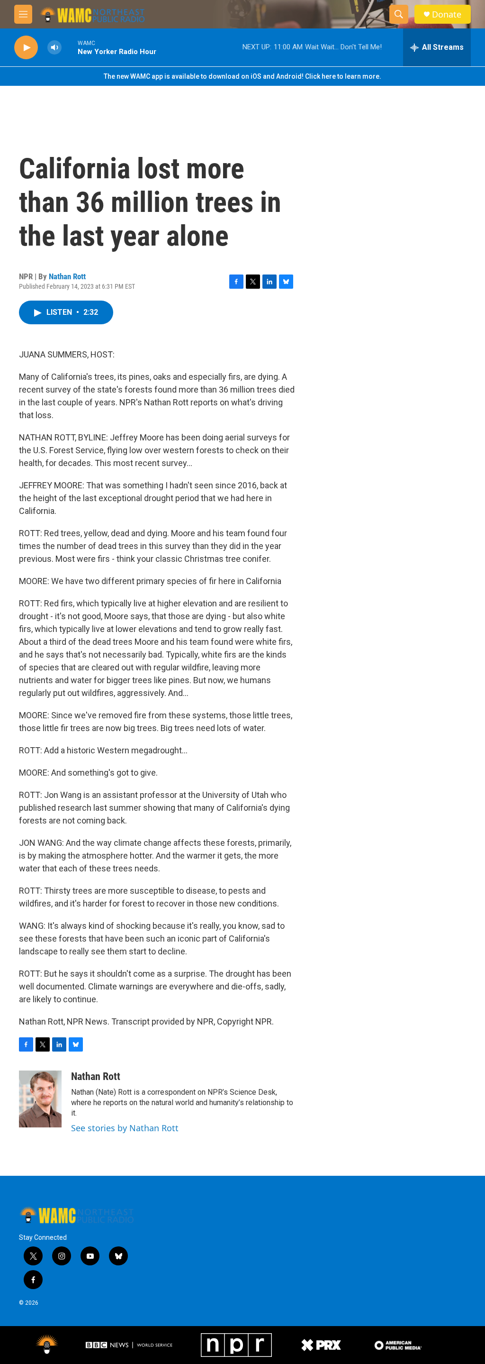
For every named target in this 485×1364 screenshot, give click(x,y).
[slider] (69, 47)
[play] (26, 47)
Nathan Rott (67, 276)
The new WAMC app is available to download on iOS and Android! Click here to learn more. (242, 76)
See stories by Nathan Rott (125, 1128)
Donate (446, 14)
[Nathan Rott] (40, 1099)
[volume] (54, 47)
